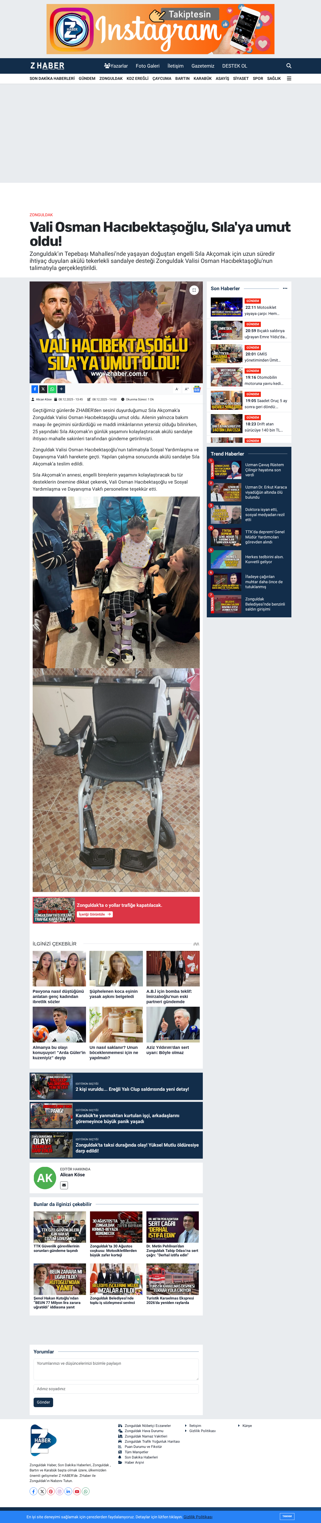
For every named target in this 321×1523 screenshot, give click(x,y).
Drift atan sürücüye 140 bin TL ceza (262, 427)
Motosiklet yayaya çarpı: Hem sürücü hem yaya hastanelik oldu (261, 311)
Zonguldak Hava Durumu (144, 1431)
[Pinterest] (51, 1491)
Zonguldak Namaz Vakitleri (146, 1436)
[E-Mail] (64, 1185)
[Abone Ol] (197, 389)
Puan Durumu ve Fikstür (143, 1447)
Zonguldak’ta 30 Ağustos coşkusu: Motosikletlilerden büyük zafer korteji (113, 1250)
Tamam (287, 1516)
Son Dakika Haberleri (141, 1457)
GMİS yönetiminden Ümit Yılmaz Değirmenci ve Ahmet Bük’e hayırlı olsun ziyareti (263, 357)
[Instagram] (59, 1491)
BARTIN (182, 78)
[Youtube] (77, 1491)
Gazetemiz (203, 66)
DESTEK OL (234, 66)
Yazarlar (119, 66)
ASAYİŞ (222, 78)
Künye (247, 1426)
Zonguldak (41, 214)
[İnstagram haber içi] (160, 28)
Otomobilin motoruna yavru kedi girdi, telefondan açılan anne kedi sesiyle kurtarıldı (265, 381)
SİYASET (241, 78)
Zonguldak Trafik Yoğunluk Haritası (152, 1441)
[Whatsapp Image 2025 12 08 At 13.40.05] (116, 582)
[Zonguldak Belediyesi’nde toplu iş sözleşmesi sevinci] (116, 1278)
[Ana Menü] (289, 79)
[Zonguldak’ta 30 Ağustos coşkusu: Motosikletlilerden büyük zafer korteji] (116, 1226)
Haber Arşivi (134, 1462)
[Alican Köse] (45, 1177)
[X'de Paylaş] (43, 389)
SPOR (258, 78)
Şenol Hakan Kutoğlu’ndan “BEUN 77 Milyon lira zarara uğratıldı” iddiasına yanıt (57, 1302)
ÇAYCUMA (162, 78)
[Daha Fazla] (61, 389)
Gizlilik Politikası (202, 1431)
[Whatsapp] (86, 1491)
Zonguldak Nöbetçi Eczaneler (148, 1426)
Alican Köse (44, 399)
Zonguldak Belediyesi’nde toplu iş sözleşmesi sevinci (112, 1300)
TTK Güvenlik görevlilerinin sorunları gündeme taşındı (56, 1248)
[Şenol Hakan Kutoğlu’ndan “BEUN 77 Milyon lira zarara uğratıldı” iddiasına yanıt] (60, 1278)
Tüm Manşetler (136, 1452)
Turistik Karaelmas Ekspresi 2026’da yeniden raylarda (170, 1300)
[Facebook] (33, 1491)
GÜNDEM (87, 78)
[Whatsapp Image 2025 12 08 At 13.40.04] (116, 779)
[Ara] (288, 65)
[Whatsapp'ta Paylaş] (52, 389)
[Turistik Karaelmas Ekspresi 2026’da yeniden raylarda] (172, 1278)
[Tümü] (285, 288)
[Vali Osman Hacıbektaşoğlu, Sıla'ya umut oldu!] (116, 332)
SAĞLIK (274, 78)
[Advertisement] (160, 146)
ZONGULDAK (111, 78)
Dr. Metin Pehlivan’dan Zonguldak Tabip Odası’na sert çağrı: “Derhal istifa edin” (172, 1250)
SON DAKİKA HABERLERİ (52, 78)
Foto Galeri (148, 66)
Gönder (43, 1402)
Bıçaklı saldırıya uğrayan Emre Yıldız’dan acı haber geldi (266, 334)
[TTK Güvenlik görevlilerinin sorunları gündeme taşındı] (60, 1226)
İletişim (176, 66)
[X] (42, 1491)
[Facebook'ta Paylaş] (34, 389)
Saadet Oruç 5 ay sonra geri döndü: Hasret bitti (266, 404)
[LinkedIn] (68, 1491)
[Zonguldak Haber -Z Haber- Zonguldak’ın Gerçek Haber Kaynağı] (47, 66)
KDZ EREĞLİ (138, 78)
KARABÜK (203, 78)
